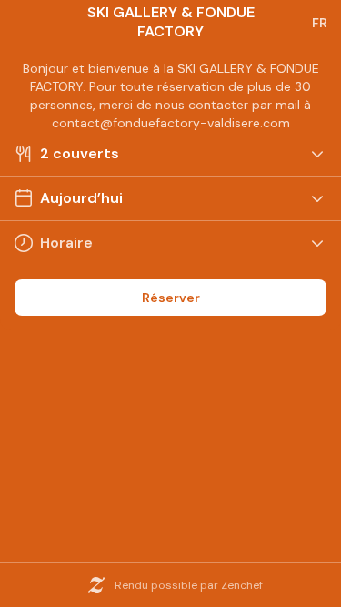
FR (319, 23)
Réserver (171, 297)
